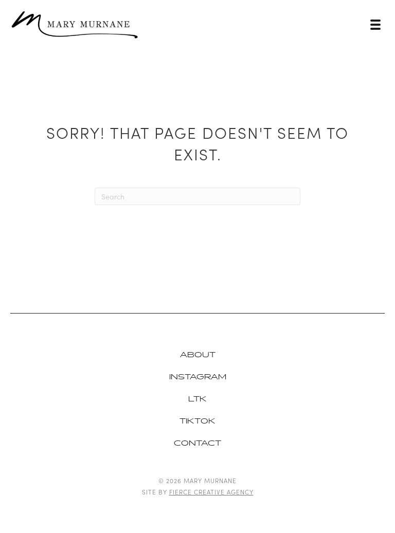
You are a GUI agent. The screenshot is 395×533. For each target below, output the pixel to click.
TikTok (197, 421)
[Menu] (375, 24)
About (198, 355)
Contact (197, 443)
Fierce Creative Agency (211, 491)
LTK (197, 399)
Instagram (197, 377)
